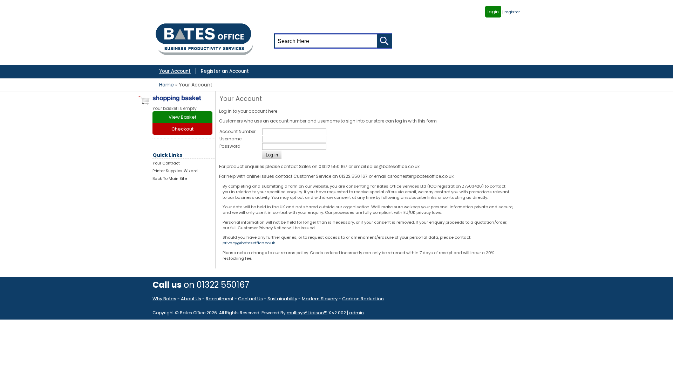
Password (229, 146)
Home (166, 84)
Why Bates (164, 298)
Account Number (237, 131)
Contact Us (250, 298)
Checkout (182, 129)
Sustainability (282, 298)
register (512, 12)
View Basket (182, 117)
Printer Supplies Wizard (175, 171)
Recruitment (219, 298)
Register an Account (225, 71)
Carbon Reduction (363, 298)
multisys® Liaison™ (307, 312)
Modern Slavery (320, 298)
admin (356, 312)
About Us (191, 298)
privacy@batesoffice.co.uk (249, 243)
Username (230, 139)
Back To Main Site (169, 178)
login (493, 11)
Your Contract (166, 163)
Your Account (175, 71)
